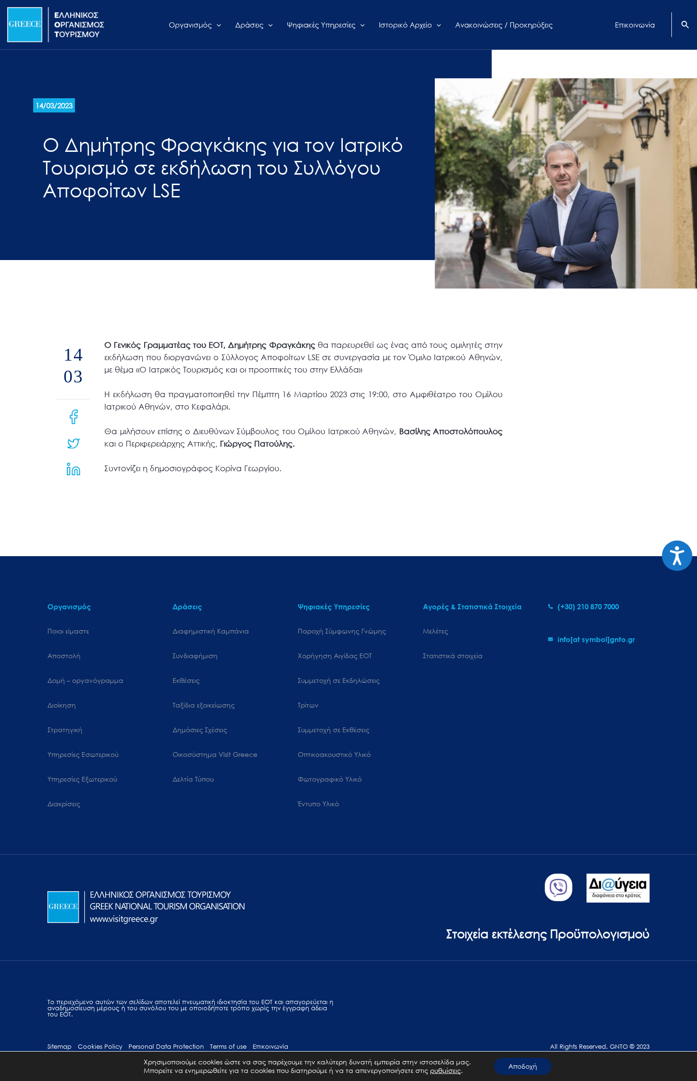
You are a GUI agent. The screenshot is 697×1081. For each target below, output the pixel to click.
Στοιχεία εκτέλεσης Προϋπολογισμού (548, 933)
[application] (216, 24)
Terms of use (228, 1047)
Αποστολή (64, 655)
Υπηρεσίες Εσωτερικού (83, 754)
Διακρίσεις (63, 803)
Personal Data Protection (166, 1047)
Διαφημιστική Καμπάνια (211, 630)
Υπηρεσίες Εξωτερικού (82, 778)
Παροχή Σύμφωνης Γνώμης (342, 630)
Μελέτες (435, 630)
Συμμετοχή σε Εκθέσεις (333, 729)
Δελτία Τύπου (193, 778)
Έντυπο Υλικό (318, 803)
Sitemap (59, 1047)
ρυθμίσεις (445, 1070)
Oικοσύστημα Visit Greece (215, 754)
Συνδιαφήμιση (195, 655)
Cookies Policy (100, 1047)
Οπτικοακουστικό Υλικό (334, 754)
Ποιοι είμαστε (68, 630)
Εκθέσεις (186, 680)
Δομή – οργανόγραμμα (85, 680)
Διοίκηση (61, 704)
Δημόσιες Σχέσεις (200, 729)
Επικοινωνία (270, 1047)
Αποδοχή (522, 1066)
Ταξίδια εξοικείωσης (204, 704)
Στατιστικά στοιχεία (453, 655)
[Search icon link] (685, 25)
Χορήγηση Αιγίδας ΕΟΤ (335, 655)
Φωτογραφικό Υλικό (330, 778)
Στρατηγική (65, 729)
